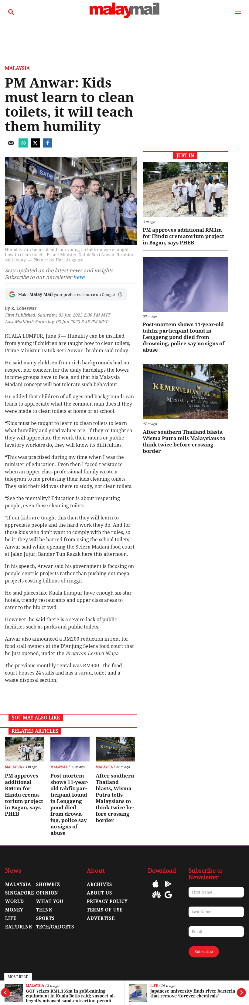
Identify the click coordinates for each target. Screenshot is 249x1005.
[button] (120, 294)
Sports (45, 918)
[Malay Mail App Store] (155, 888)
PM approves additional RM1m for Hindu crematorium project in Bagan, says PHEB (24, 795)
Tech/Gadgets (55, 927)
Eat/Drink (18, 927)
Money (14, 910)
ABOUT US (99, 893)
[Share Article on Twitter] (35, 146)
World (14, 901)
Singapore (19, 893)
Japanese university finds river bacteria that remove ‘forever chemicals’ (192, 993)
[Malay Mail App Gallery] (156, 899)
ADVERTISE (101, 918)
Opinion (47, 893)
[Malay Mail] (124, 17)
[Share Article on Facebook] (47, 146)
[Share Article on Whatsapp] (23, 146)
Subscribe (204, 951)
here (78, 277)
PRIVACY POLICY (107, 901)
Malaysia (35, 986)
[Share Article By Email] (10, 146)
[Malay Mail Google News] (168, 899)
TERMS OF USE (105, 910)
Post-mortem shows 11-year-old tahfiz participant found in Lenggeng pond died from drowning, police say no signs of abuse (69, 804)
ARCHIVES (99, 884)
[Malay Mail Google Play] (168, 888)
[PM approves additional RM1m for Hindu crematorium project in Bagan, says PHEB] (24, 749)
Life (154, 986)
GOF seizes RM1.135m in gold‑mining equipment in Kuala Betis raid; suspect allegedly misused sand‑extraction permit (70, 996)
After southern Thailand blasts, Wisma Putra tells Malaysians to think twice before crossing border (115, 798)
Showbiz (48, 884)
